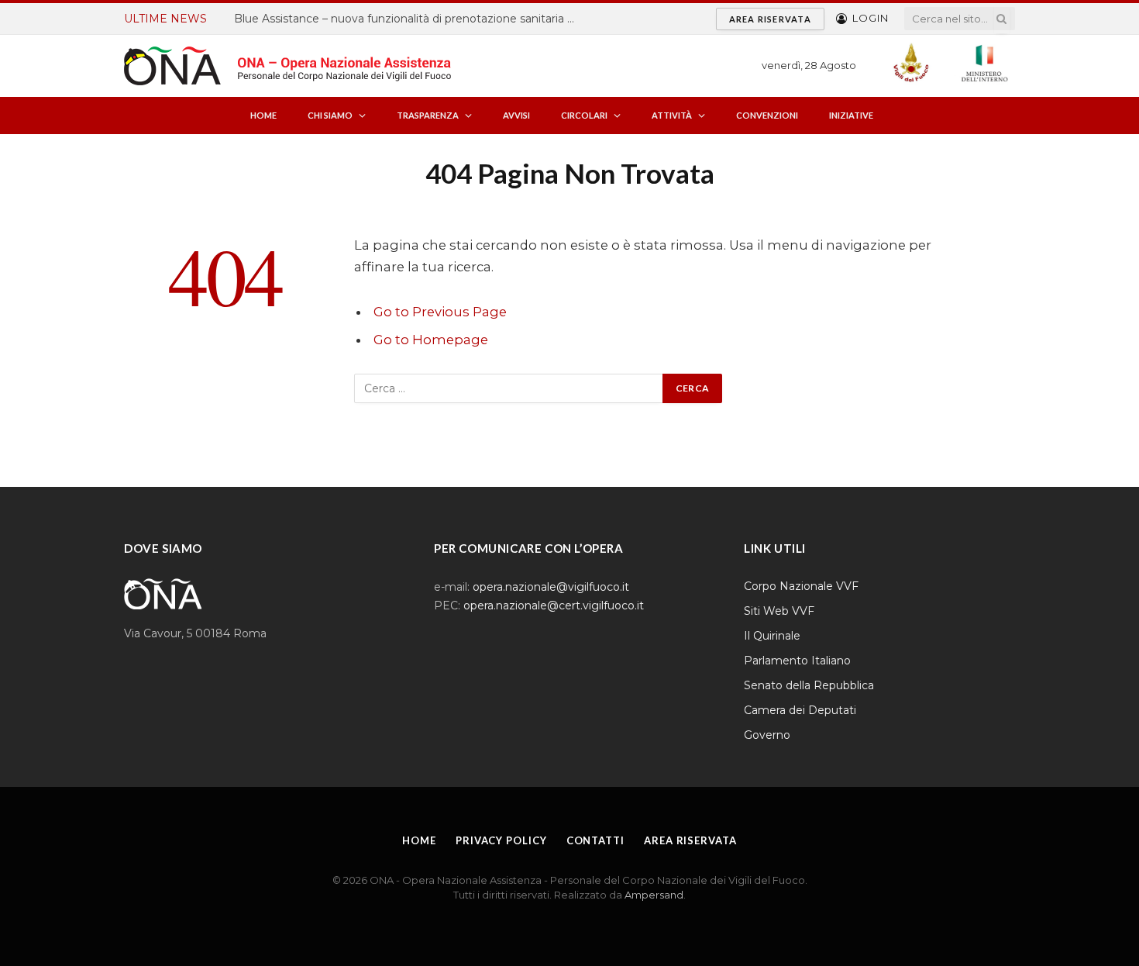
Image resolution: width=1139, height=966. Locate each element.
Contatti (595, 840)
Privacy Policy (501, 840)
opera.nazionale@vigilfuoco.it (551, 587)
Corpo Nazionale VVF (801, 586)
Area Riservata (770, 19)
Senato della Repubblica (809, 685)
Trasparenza (428, 115)
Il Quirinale (772, 636)
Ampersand (654, 894)
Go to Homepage (430, 339)
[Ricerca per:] (509, 388)
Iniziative (851, 115)
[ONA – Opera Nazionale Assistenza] (287, 66)
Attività (672, 115)
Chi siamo (330, 115)
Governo (767, 735)
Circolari (584, 115)
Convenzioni (767, 115)
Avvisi (516, 115)
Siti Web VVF (779, 611)
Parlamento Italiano (797, 661)
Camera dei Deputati (800, 710)
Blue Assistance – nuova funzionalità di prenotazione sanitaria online (408, 19)
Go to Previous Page (440, 311)
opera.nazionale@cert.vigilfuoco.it (553, 605)
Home (263, 115)
